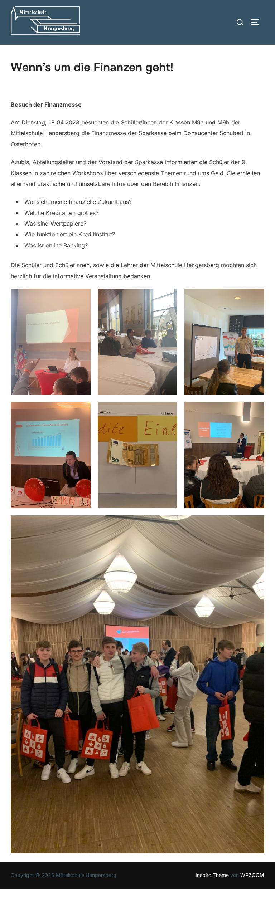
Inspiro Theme (212, 875)
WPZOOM (252, 875)
